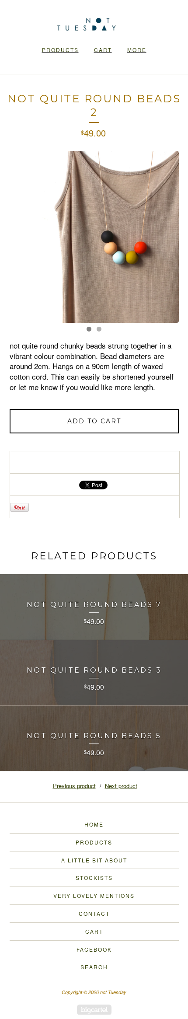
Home (94, 824)
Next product (121, 786)
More (136, 49)
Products (60, 49)
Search (94, 966)
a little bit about (94, 860)
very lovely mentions (94, 895)
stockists (94, 877)
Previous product (74, 786)
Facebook (94, 949)
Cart (103, 49)
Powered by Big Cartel (94, 1010)
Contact (94, 913)
